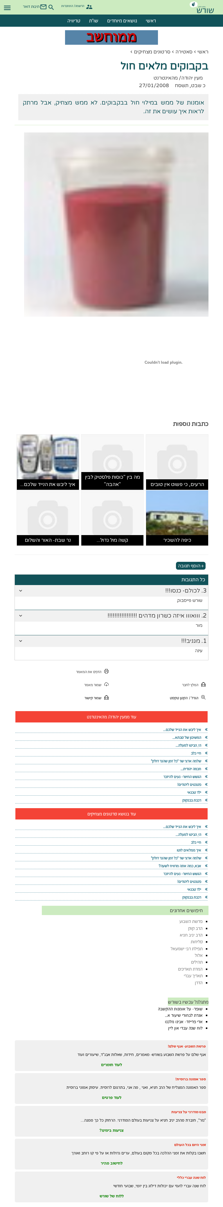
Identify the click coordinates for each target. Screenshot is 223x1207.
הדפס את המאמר (88, 671)
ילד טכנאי (194, 792)
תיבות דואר (31, 6)
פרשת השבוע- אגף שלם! (187, 1046)
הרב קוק (195, 928)
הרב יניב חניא (191, 935)
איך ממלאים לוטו (189, 850)
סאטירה (184, 52)
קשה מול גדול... (112, 540)
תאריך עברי (193, 975)
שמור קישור (92, 697)
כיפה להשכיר (177, 540)
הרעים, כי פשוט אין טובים (177, 484)
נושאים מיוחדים (122, 20)
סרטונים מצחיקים (152, 52)
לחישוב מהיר (112, 1163)
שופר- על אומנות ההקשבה (180, 1008)
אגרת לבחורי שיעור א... (184, 1015)
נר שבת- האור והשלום (48, 540)
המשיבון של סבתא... (186, 737)
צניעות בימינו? (111, 1130)
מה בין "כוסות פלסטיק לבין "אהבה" (112, 481)
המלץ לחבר (190, 684)
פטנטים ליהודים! (189, 784)
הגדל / (193, 697)
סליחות (197, 941)
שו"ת (93, 20)
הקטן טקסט (179, 697)
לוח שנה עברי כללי (191, 1177)
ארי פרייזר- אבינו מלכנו (184, 1021)
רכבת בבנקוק (191, 800)
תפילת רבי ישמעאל (187, 948)
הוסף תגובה (189, 565)
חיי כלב (196, 753)
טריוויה (73, 20)
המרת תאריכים (190, 969)
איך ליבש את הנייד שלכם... (47, 484)
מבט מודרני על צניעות (188, 1111)
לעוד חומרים (111, 1064)
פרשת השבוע (191, 921)
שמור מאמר (92, 684)
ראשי (151, 20)
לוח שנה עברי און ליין (185, 1028)
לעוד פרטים (111, 1097)
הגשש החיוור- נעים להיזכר (182, 776)
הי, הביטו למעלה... (188, 745)
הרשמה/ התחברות (72, 6)
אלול (199, 955)
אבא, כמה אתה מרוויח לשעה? (180, 865)
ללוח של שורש (112, 1196)
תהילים (197, 962)
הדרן (199, 982)
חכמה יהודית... (191, 768)
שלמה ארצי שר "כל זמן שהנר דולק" (176, 760)
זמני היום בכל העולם (190, 1144)
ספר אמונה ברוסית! (190, 1079)
